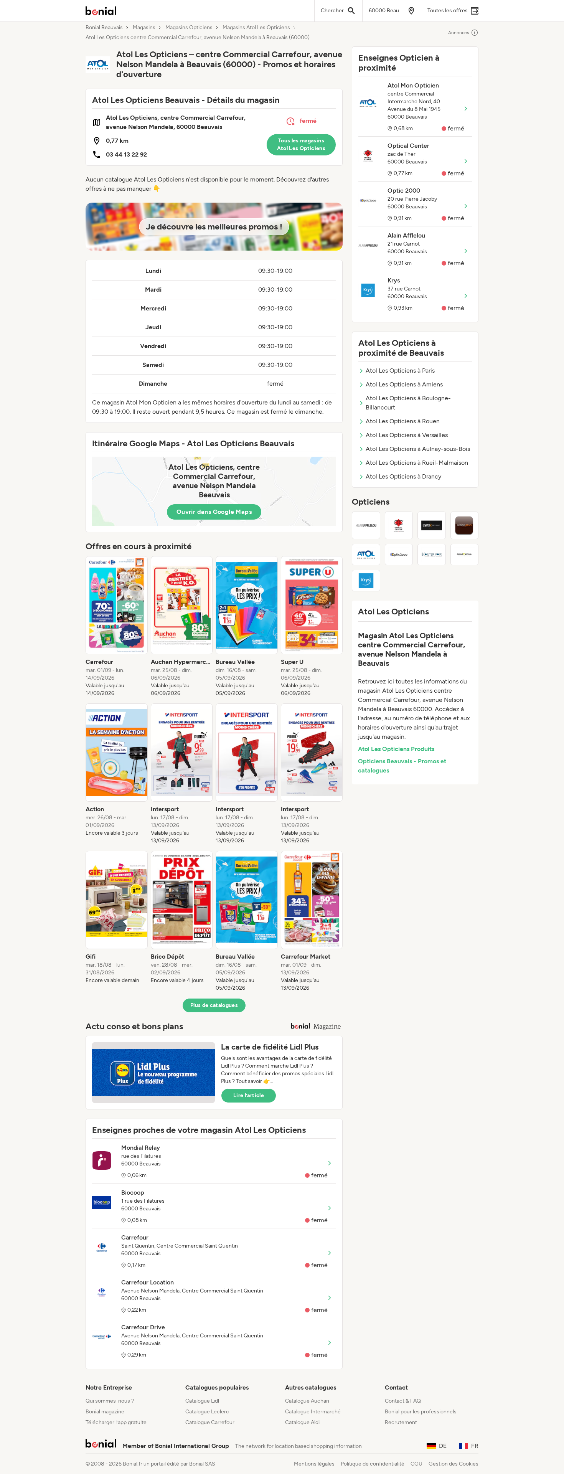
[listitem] (117, 626)
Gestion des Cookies (453, 1464)
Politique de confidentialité (372, 1464)
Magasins (144, 27)
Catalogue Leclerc (207, 1411)
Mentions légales (314, 1464)
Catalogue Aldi (302, 1422)
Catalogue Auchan (307, 1401)
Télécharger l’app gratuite (116, 1422)
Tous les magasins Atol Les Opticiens (301, 144)
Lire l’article (248, 1095)
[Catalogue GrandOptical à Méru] (464, 554)
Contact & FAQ (403, 1401)
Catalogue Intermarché (313, 1411)
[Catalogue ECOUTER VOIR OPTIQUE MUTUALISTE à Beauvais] (431, 554)
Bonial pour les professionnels (421, 1411)
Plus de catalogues (214, 1005)
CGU (416, 1464)
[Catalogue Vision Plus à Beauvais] (464, 525)
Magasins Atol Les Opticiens (256, 27)
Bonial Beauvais (104, 27)
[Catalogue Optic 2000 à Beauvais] (399, 554)
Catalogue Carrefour (209, 1422)
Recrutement (401, 1422)
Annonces (458, 32)
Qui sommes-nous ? (110, 1401)
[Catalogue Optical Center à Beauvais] (399, 525)
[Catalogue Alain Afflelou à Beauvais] (366, 525)
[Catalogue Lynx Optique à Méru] (431, 525)
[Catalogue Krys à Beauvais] (366, 580)
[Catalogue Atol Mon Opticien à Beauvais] (366, 554)
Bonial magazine (105, 1411)
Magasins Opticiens (189, 27)
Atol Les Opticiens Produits (396, 749)
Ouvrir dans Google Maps (214, 511)
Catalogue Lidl (202, 1401)
